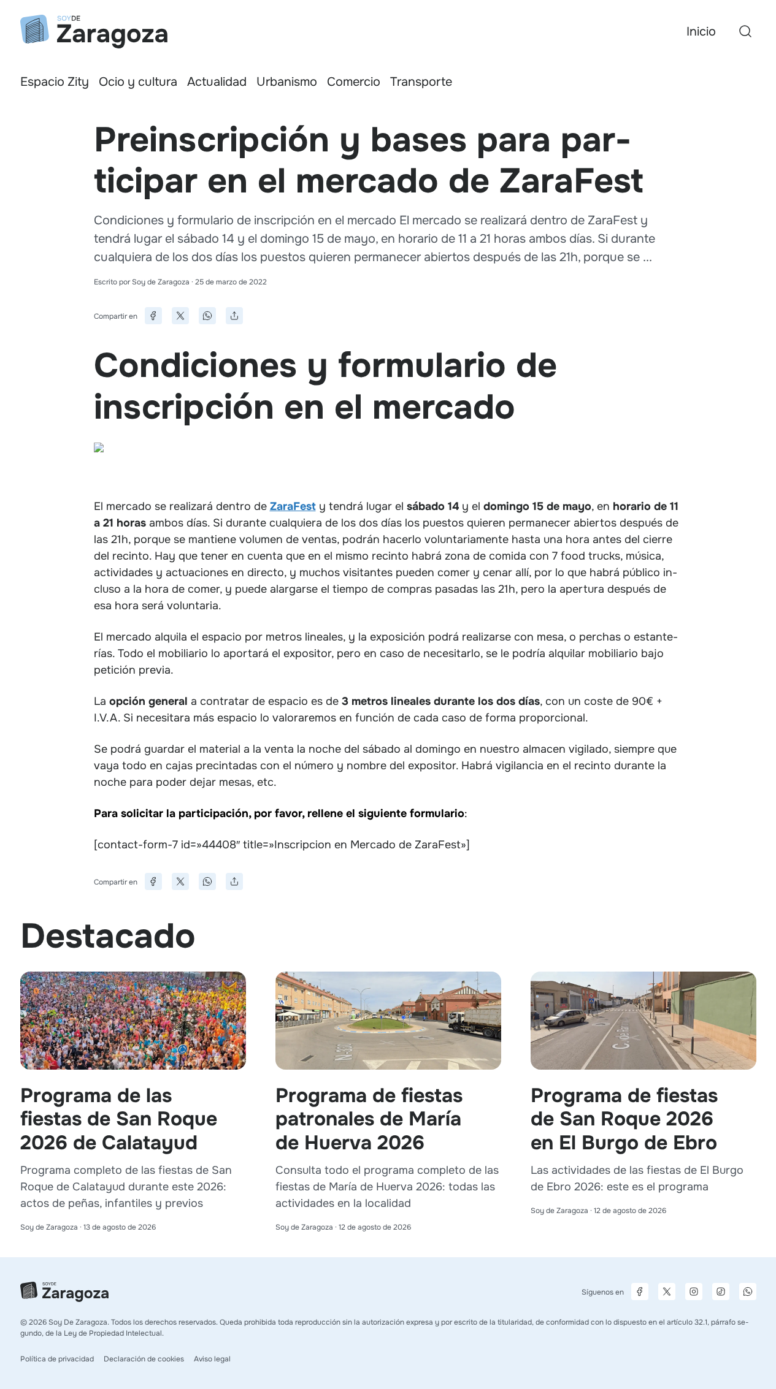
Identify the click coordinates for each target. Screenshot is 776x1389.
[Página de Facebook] (639, 1291)
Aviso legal (212, 1359)
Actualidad (217, 81)
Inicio (701, 31)
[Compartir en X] (180, 315)
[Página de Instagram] (693, 1291)
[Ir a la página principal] (93, 31)
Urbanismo (286, 81)
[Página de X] (666, 1291)
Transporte (421, 81)
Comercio (353, 81)
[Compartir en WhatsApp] (207, 315)
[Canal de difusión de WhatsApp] (747, 1291)
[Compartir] (234, 315)
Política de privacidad (57, 1359)
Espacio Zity (54, 81)
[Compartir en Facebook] (153, 315)
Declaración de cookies (144, 1359)
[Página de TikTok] (720, 1291)
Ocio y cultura (138, 81)
